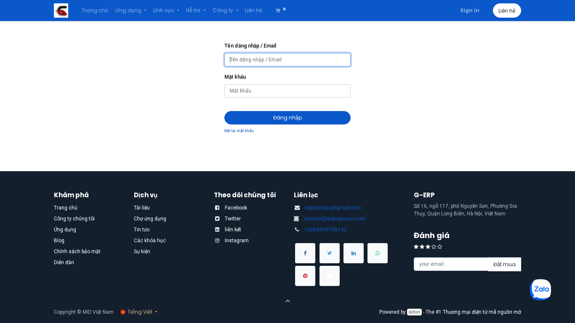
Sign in (469, 10)
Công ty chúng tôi (74, 219)
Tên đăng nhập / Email (250, 46)
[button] (504, 264)
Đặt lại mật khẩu (239, 130)
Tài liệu (142, 208)
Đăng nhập (287, 117)
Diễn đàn (64, 262)
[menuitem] (95, 10)
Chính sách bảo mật (77, 251)
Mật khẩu (235, 77)
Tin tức (142, 230)
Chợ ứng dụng (150, 219)
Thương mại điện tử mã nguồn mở (482, 312)
